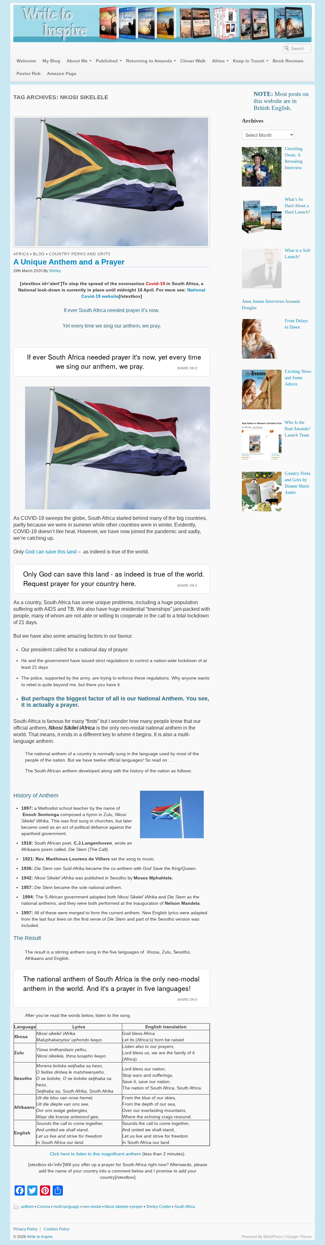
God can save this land (50, 551)
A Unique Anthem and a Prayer (68, 262)
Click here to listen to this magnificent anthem (96, 1153)
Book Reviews (288, 60)
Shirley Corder (158, 1206)
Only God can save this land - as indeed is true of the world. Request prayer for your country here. (113, 578)
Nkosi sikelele (116, 1206)
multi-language (66, 1206)
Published (107, 60)
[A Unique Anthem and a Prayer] (111, 183)
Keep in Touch (248, 60)
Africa (218, 60)
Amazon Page (61, 73)
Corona (43, 1206)
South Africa (184, 1206)
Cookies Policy (57, 1229)
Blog (39, 254)
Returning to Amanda (149, 60)
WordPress (272, 1237)
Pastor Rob (29, 73)
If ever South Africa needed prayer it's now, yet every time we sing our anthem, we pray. (114, 361)
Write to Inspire (39, 1237)
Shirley (55, 271)
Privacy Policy (25, 1229)
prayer (137, 1206)
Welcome (26, 60)
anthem (27, 1206)
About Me (77, 60)
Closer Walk (193, 60)
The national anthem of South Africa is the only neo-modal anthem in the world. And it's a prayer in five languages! (111, 983)
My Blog (51, 60)
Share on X (187, 368)
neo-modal (92, 1206)
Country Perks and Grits (79, 254)
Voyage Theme (298, 1237)
